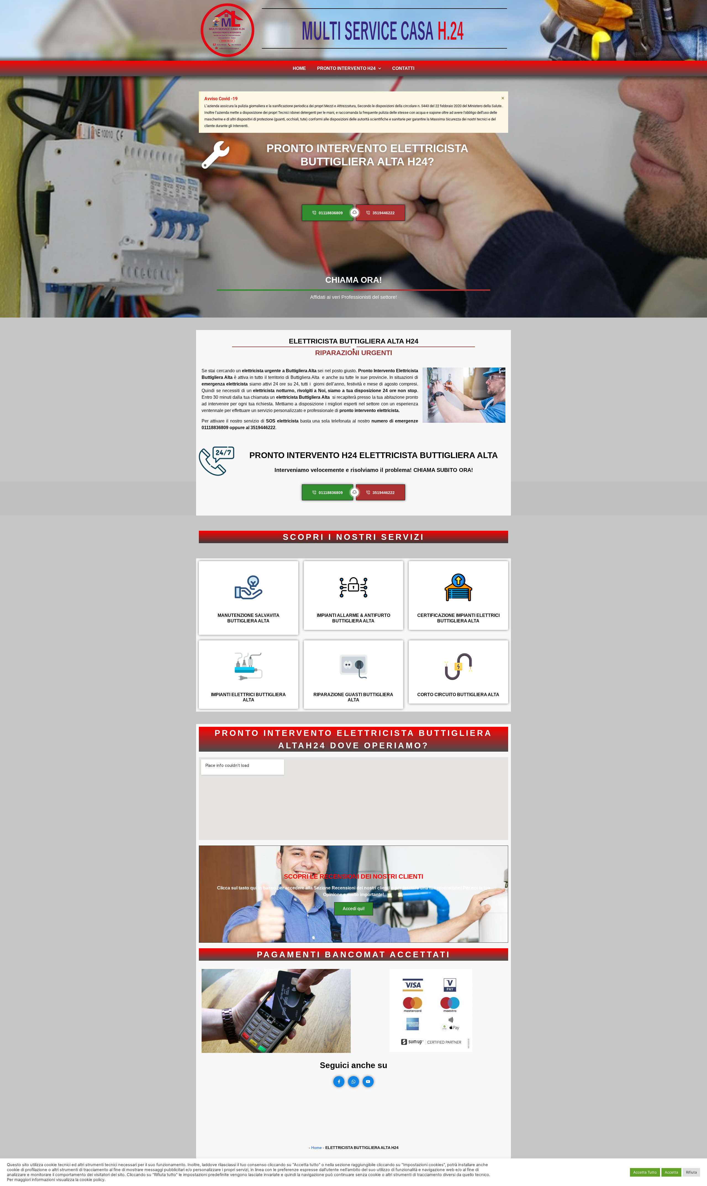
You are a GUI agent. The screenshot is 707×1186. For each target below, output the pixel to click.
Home (299, 68)
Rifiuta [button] (691, 1172)
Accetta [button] (671, 1172)
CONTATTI (403, 68)
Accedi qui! (354, 908)
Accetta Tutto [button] (645, 1172)
